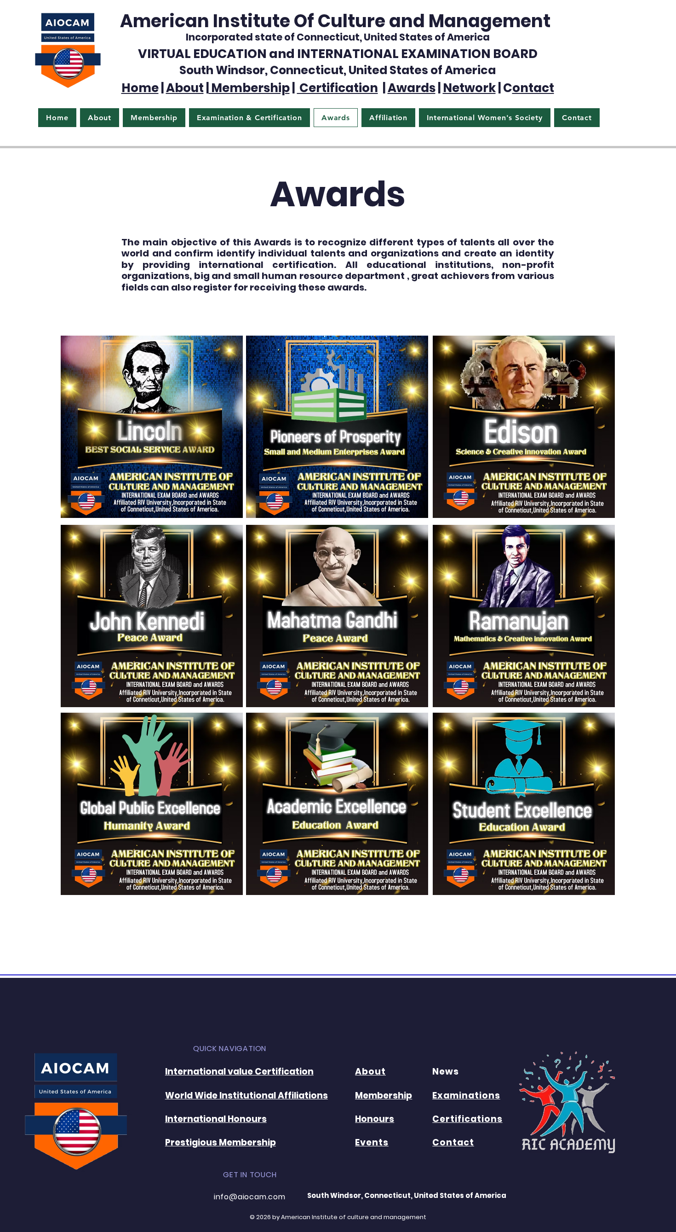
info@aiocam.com (250, 1196)
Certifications (467, 1119)
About (185, 88)
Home (140, 88)
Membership (249, 88)
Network (469, 88)
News (445, 1071)
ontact (533, 88)
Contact (453, 1142)
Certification (337, 88)
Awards (411, 88)
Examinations (466, 1095)
